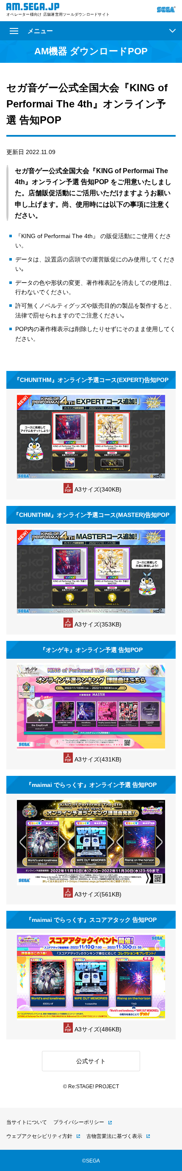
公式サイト (91, 1061)
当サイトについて (26, 1122)
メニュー (40, 30)
